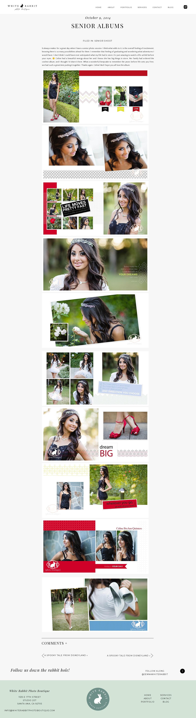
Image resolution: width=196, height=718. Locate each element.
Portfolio (148, 702)
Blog (166, 702)
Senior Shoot (103, 41)
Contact (166, 698)
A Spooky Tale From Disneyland (128, 655)
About (148, 698)
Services (166, 695)
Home (147, 695)
